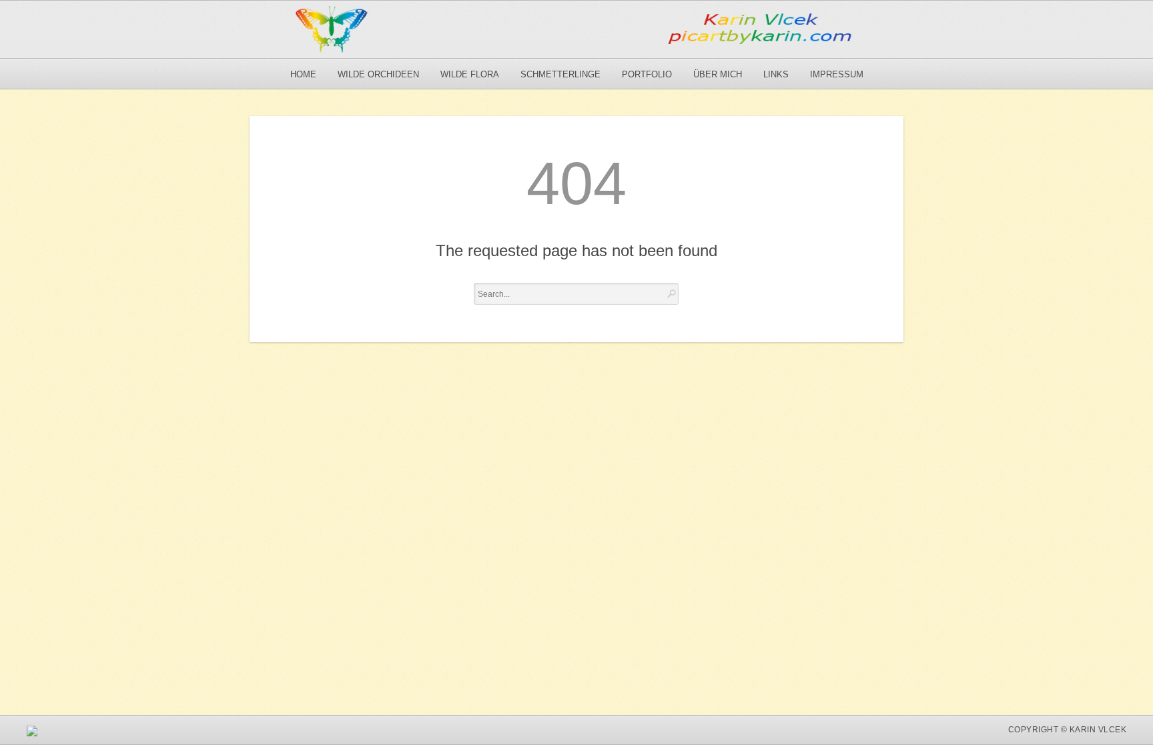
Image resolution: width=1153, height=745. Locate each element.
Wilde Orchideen (378, 74)
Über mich (717, 74)
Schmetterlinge (560, 74)
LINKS (776, 74)
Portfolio (647, 74)
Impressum (836, 74)
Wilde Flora (469, 74)
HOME (303, 74)
